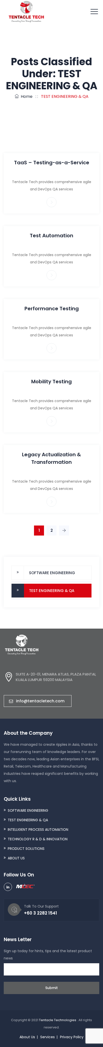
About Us (27, 1036)
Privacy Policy (72, 1036)
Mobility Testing (51, 381)
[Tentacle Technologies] (26, 12)
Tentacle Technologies (58, 1020)
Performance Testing (51, 308)
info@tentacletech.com (40, 701)
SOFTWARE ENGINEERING (52, 572)
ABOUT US (16, 858)
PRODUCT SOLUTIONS (26, 848)
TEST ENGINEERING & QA (51, 590)
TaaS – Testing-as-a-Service (51, 162)
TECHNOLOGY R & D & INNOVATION (38, 839)
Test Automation (51, 235)
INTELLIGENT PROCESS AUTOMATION (38, 829)
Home (25, 96)
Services (47, 1036)
